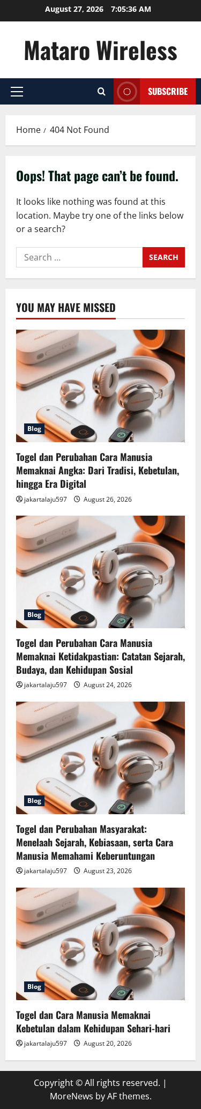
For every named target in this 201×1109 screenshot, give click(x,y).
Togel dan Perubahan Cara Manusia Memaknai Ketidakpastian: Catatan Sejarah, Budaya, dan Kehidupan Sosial (100, 656)
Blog (34, 428)
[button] (16, 91)
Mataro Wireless (100, 49)
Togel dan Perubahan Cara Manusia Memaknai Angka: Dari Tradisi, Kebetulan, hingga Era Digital (97, 470)
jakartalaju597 (45, 499)
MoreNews (71, 1096)
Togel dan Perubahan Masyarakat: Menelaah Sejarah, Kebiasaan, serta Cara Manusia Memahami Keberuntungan (94, 842)
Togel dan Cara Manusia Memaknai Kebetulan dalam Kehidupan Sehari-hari (93, 1021)
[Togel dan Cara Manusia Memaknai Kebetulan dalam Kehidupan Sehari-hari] (100, 944)
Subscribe (168, 91)
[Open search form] (102, 91)
